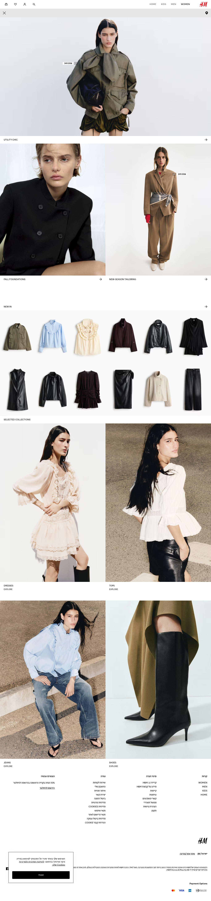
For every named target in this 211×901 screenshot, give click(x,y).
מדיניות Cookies (97, 806)
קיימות (153, 790)
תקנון (154, 810)
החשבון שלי (100, 786)
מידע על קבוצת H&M (146, 786)
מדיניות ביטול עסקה (96, 818)
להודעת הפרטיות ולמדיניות (31, 862)
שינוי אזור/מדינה (187, 853)
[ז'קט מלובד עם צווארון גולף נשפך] (158, 389)
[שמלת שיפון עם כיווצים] (88, 389)
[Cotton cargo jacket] (17, 336)
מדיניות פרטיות (98, 802)
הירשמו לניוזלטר (47, 788)
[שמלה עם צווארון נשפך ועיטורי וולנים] (193, 336)
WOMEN (185, 4)
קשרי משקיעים (149, 798)
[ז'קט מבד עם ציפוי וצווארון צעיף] (52, 389)
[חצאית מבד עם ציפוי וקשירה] (123, 389)
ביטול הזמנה (100, 798)
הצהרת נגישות (149, 806)
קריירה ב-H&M (149, 782)
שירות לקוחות (99, 782)
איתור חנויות (100, 790)
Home (153, 4)
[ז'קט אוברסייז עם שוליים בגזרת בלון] (158, 336)
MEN (173, 4)
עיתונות (152, 794)
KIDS (163, 4)
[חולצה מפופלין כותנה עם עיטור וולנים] (52, 336)
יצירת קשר (101, 794)
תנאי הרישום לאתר (97, 814)
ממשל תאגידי (150, 802)
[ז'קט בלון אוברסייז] (123, 336)
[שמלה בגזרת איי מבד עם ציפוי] (17, 389)
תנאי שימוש (100, 810)
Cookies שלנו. (58, 865)
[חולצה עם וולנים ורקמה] (88, 336)
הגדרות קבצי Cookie (95, 822)
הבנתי (41, 875)
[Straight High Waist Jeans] (193, 389)
